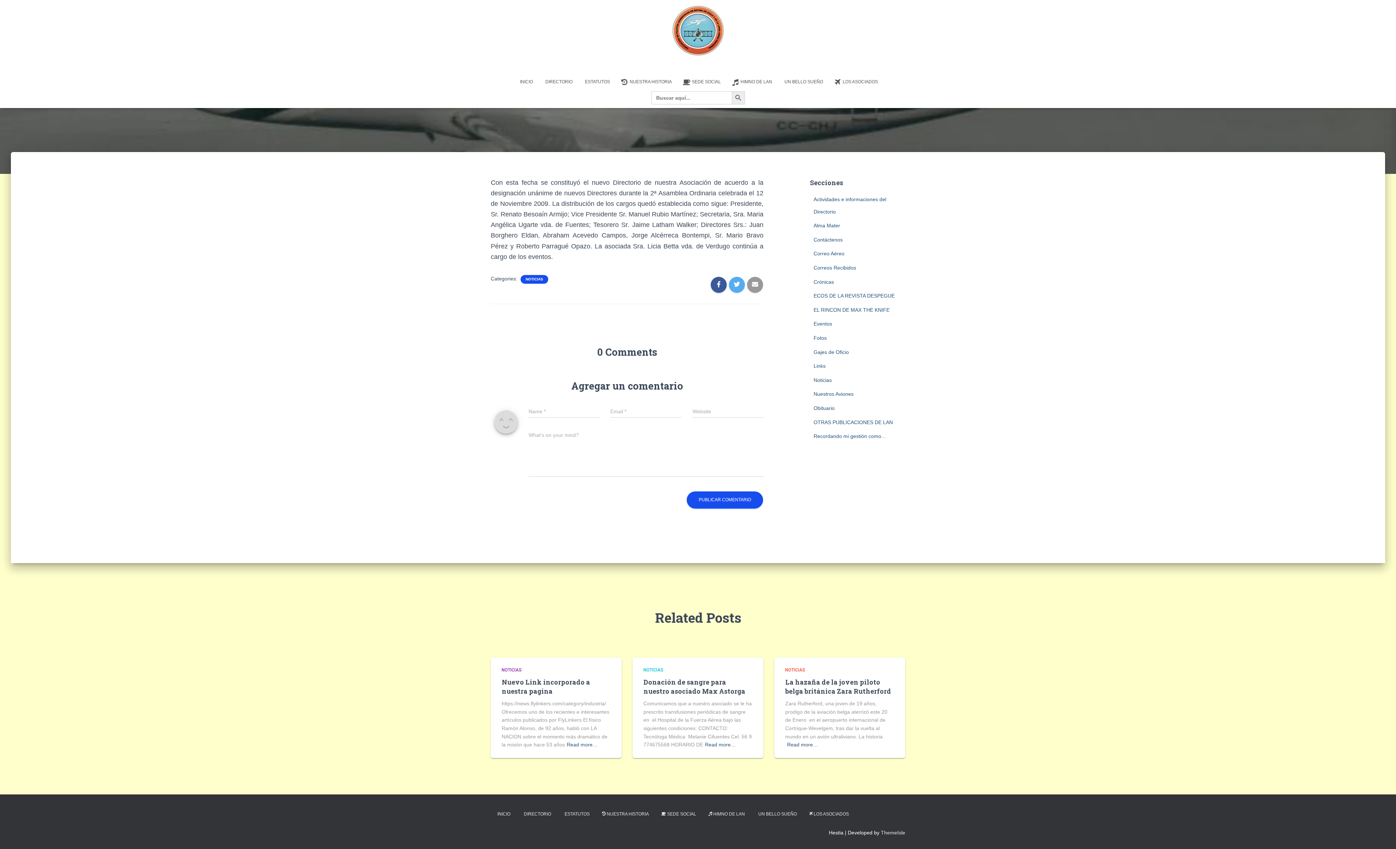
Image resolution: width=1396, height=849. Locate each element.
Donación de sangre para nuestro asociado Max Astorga (694, 686)
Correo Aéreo (829, 253)
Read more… (582, 745)
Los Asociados (860, 81)
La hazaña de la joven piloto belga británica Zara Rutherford (838, 686)
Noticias (534, 279)
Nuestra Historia (651, 81)
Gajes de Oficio (831, 352)
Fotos (820, 338)
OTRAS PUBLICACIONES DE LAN (853, 422)
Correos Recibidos (835, 268)
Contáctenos (828, 240)
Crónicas (824, 282)
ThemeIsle (893, 833)
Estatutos (597, 81)
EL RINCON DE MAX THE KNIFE (852, 310)
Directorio (559, 81)
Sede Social (706, 81)
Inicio (526, 81)
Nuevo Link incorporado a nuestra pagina (546, 686)
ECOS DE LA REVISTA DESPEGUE (854, 296)
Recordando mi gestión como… (850, 436)
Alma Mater (827, 225)
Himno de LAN (756, 81)
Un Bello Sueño (804, 81)
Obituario (824, 408)
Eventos (823, 324)
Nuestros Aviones (834, 394)
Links (820, 366)
